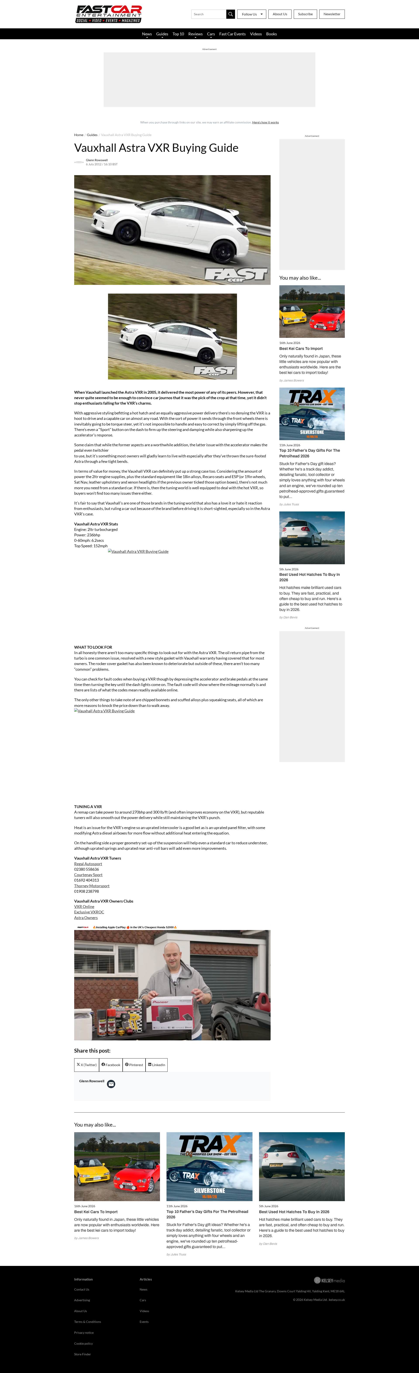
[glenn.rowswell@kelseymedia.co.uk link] (111, 1084)
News (147, 33)
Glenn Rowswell (97, 160)
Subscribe (305, 14)
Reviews (195, 33)
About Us (280, 14)
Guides (162, 33)
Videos (256, 33)
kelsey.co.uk (337, 1299)
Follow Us (249, 14)
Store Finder (82, 1354)
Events (144, 1321)
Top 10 (178, 33)
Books (271, 33)
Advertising (82, 1300)
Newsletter (332, 14)
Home (78, 135)
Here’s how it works (265, 122)
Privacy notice (84, 1332)
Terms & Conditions (87, 1321)
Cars (211, 33)
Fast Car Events (232, 33)
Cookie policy (83, 1343)
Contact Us (81, 1289)
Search (230, 14)
